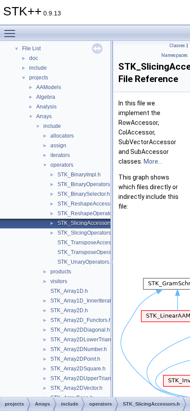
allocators (62, 136)
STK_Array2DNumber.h (78, 349)
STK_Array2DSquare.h (78, 369)
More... (153, 161)
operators (61, 165)
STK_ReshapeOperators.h (89, 213)
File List (31, 48)
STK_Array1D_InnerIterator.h (85, 301)
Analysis (46, 107)
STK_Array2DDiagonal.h (80, 330)
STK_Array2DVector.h (76, 388)
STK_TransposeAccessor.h (89, 242)
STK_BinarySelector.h (83, 194)
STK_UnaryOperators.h (85, 262)
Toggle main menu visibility (11, 33)
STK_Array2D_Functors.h (81, 320)
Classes (177, 46)
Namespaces (174, 55)
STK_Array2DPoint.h (75, 359)
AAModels (48, 87)
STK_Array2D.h (69, 310)
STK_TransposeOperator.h (89, 252)
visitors (58, 281)
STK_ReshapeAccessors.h (89, 204)
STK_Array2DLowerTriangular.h (88, 339)
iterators (60, 155)
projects (38, 78)
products (60, 272)
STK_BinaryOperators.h (85, 184)
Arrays (44, 116)
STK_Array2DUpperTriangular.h (88, 378)
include (38, 68)
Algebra (45, 97)
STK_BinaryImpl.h (79, 175)
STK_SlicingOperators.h (86, 233)
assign (58, 145)
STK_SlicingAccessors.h (86, 223)
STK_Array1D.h (69, 291)
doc (33, 58)
